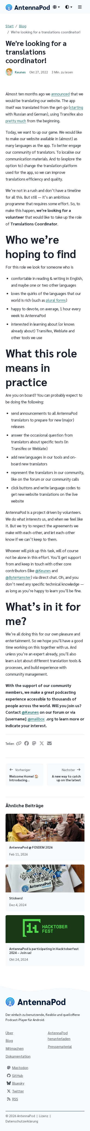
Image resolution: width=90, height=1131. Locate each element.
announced (60, 93)
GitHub (17, 1075)
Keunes (20, 72)
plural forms (56, 300)
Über (9, 1032)
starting (76, 107)
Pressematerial (60, 1046)
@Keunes (43, 570)
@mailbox (36, 718)
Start (10, 25)
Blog (22, 25)
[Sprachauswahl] (56, 7)
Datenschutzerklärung (22, 1121)
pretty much (16, 120)
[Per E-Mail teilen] (49, 744)
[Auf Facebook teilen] (27, 744)
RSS (15, 1098)
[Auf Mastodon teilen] (35, 744)
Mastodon (20, 1067)
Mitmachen (15, 1048)
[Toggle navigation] (79, 7)
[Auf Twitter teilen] (42, 744)
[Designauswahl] (68, 7)
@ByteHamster (18, 577)
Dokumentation (18, 1056)
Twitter (18, 1091)
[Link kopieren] (20, 744)
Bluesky (18, 1083)
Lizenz (43, 1116)
